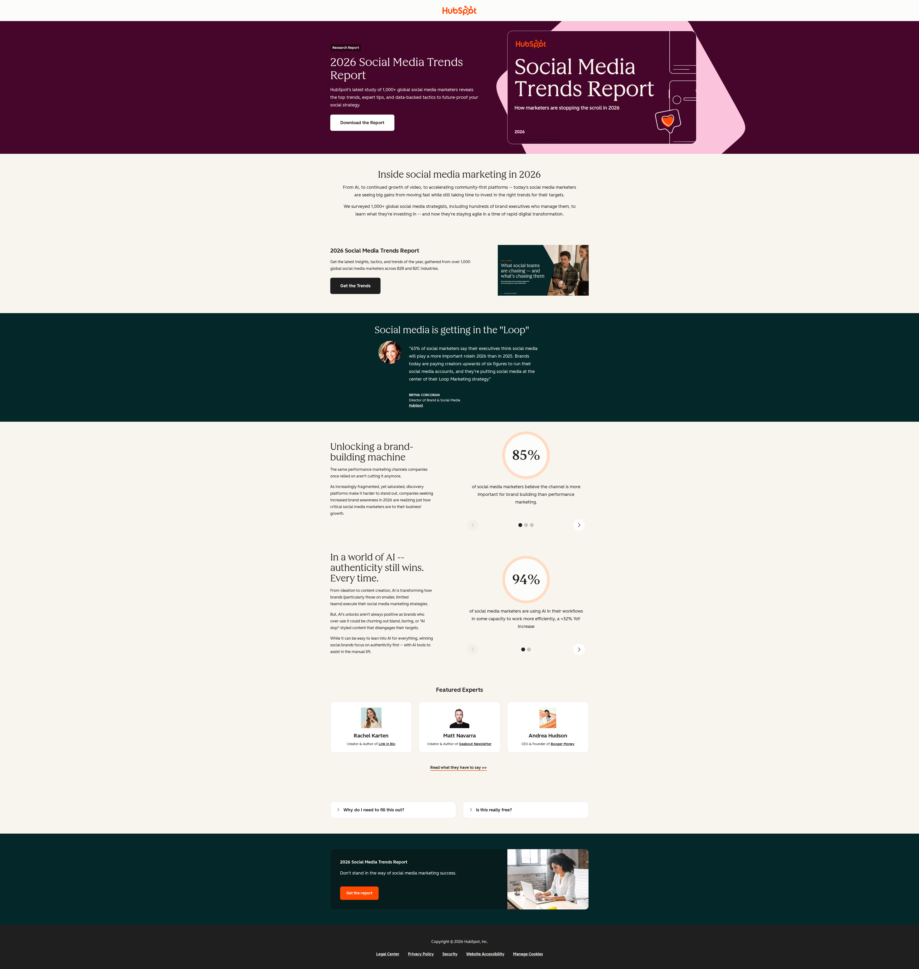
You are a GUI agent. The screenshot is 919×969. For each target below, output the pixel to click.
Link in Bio (387, 744)
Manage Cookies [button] (528, 954)
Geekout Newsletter (475, 744)
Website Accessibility (485, 954)
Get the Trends (355, 285)
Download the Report (362, 122)
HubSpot (416, 406)
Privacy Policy (421, 954)
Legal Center (387, 954)
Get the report (362, 893)
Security (450, 954)
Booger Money (562, 744)
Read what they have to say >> (458, 768)
